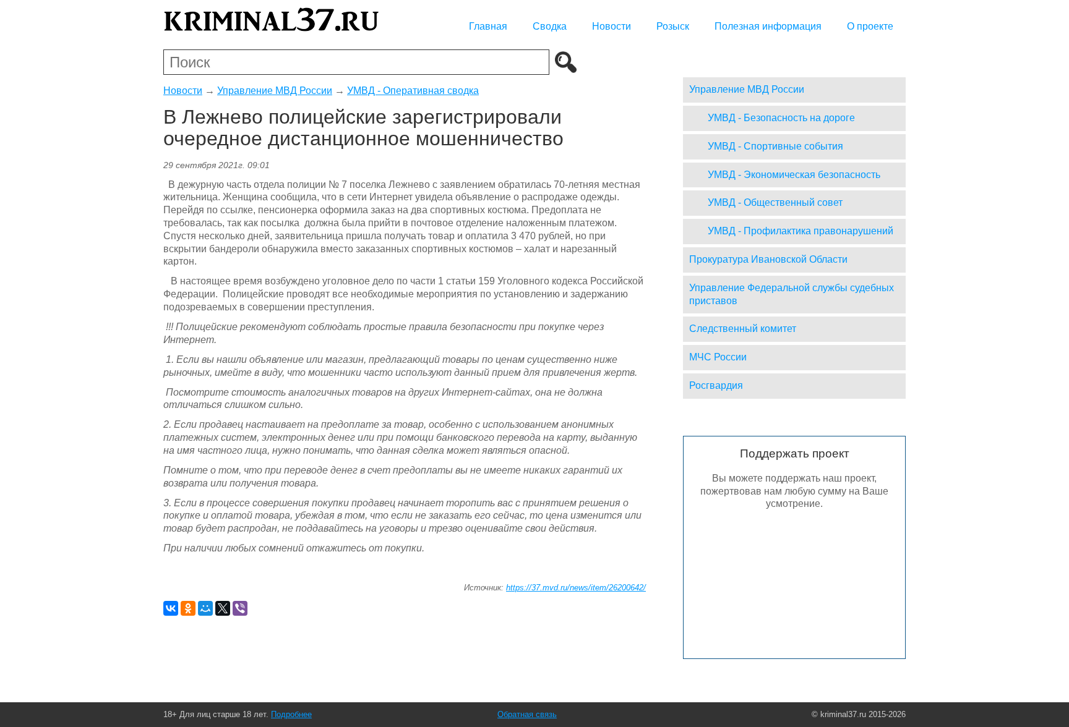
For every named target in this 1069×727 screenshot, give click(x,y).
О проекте (870, 26)
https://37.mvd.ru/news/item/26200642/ (576, 587)
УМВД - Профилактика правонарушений (800, 231)
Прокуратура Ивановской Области (768, 259)
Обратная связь (527, 714)
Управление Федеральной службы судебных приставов (791, 294)
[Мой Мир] (205, 608)
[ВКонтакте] (170, 608)
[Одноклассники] (188, 608)
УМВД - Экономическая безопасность (794, 174)
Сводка (550, 26)
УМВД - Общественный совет (775, 202)
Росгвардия (716, 385)
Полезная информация (768, 26)
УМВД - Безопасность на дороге (781, 118)
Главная (488, 26)
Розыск (672, 26)
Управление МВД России (274, 90)
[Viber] (240, 608)
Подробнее (291, 714)
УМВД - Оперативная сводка (413, 90)
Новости (611, 26)
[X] (222, 608)
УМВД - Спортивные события (775, 146)
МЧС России (718, 357)
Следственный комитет (742, 328)
